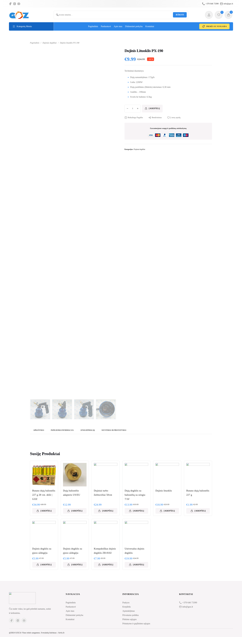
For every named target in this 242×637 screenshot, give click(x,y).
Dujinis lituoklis (163, 490)
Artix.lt (61, 633)
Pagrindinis (93, 26)
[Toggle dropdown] (13, 26)
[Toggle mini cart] (228, 14)
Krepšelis (126, 607)
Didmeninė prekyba (134, 26)
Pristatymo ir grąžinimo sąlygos (136, 623)
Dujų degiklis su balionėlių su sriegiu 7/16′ (135, 494)
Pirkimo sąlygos (129, 619)
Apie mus (118, 26)
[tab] (38, 430)
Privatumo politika (130, 615)
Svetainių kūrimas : (49, 633)
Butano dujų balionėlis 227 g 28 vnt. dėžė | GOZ (43, 494)
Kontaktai (149, 26)
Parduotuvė (106, 26)
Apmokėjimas (128, 611)
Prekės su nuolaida (216, 26)
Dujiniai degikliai (50, 43)
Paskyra (125, 602)
